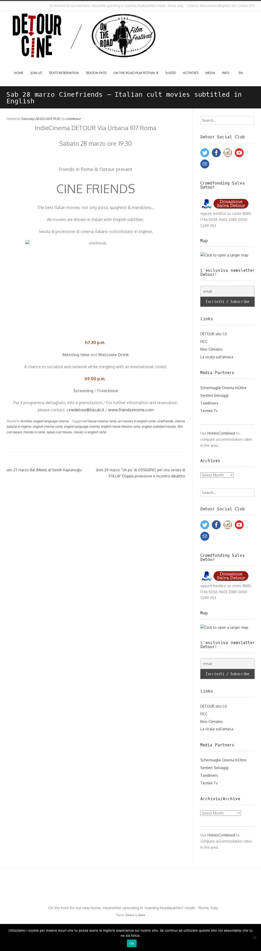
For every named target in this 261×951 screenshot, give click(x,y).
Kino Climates (211, 349)
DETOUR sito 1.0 (213, 334)
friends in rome (34, 432)
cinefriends (165, 421)
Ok (131, 943)
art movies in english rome (136, 421)
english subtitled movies (159, 426)
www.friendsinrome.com (131, 409)
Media (210, 73)
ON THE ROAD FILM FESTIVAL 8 (135, 73)
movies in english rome (89, 432)
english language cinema (51, 421)
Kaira (141, 915)
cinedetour (73, 119)
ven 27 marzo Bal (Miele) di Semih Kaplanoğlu (44, 470)
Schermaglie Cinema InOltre (223, 388)
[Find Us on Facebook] (11, 6)
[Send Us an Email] (7, 6)
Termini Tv (209, 411)
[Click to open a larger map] (224, 255)
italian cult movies (59, 432)
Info (225, 73)
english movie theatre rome (120, 426)
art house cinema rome (99, 421)
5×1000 (170, 73)
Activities (190, 73)
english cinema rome (47, 426)
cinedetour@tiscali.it (85, 409)
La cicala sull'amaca (216, 357)
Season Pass (96, 73)
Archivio (26, 421)
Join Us (36, 73)
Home (18, 73)
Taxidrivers (209, 403)
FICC (203, 341)
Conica (129, 915)
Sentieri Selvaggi (214, 395)
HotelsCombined (221, 433)
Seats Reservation (64, 73)
